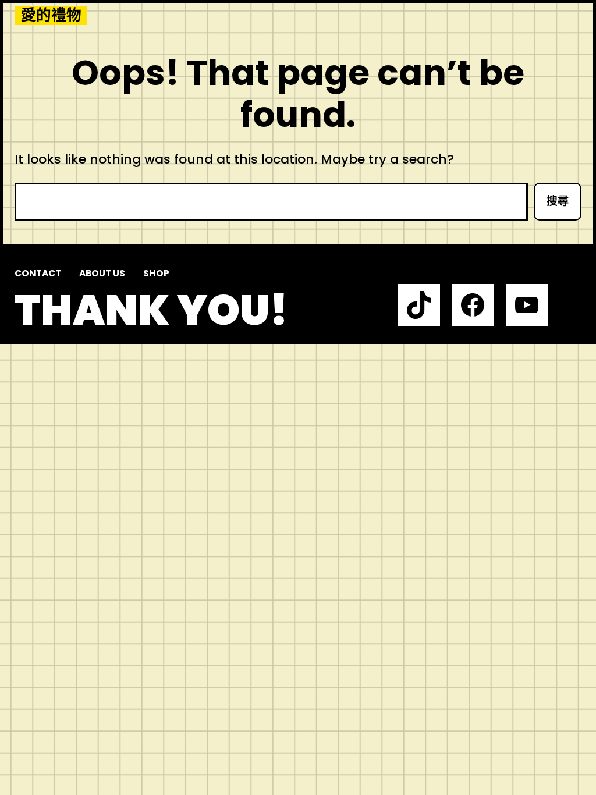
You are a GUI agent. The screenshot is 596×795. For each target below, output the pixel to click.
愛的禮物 (51, 15)
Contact (38, 273)
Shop (156, 273)
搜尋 (558, 201)
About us (102, 273)
